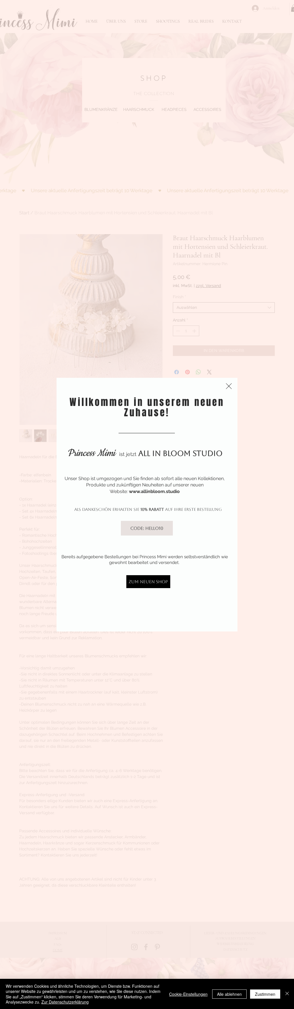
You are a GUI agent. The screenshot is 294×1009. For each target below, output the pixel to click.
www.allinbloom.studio (154, 491)
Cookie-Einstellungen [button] (188, 994)
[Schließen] (287, 993)
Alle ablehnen (229, 994)
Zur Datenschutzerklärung (65, 1002)
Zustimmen (265, 994)
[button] (229, 386)
